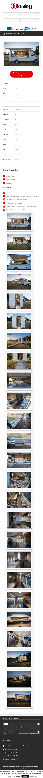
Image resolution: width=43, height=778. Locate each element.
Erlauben (25, 776)
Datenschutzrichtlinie (28, 766)
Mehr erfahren (33, 776)
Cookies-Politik (19, 766)
